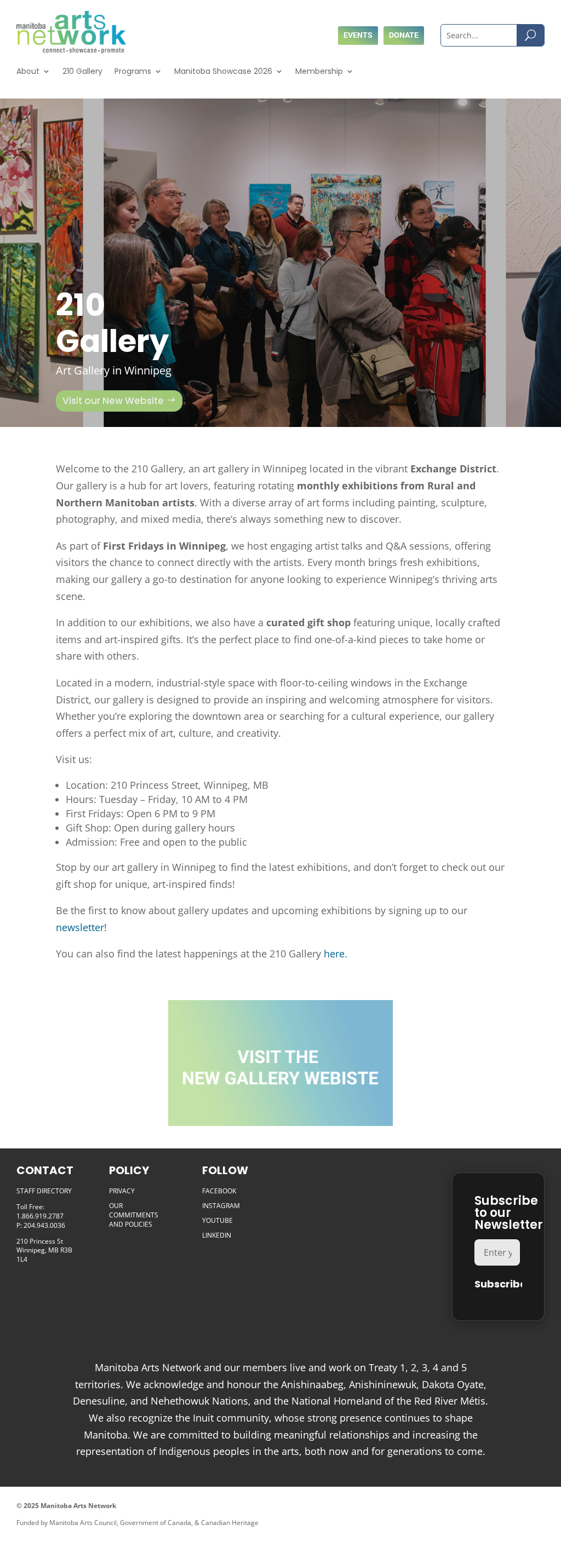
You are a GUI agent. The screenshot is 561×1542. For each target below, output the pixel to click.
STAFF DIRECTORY (44, 1191)
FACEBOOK (219, 1191)
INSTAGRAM (221, 1205)
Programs (133, 71)
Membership (319, 71)
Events (358, 35)
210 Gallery (82, 71)
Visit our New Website (113, 400)
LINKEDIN (216, 1235)
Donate (404, 35)
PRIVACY (122, 1191)
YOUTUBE (217, 1220)
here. (337, 953)
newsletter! (81, 927)
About (27, 71)
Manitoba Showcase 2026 (223, 71)
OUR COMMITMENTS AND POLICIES (133, 1215)
